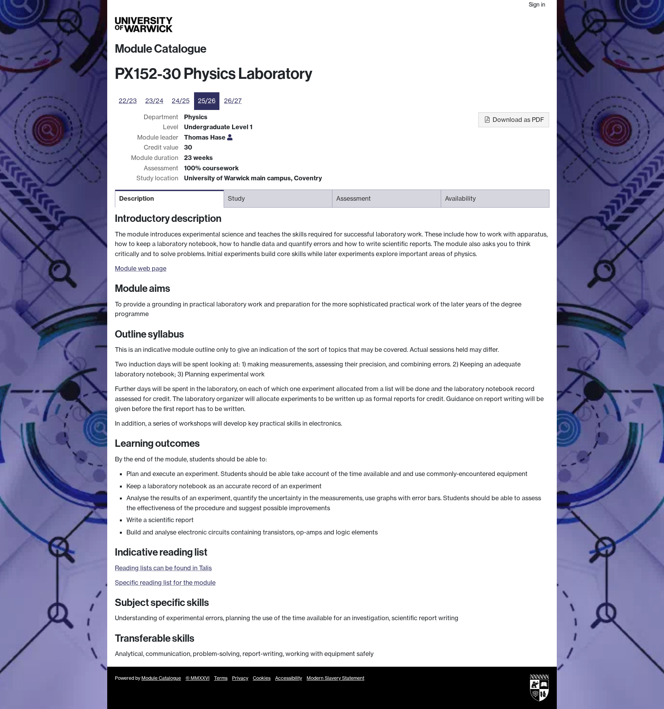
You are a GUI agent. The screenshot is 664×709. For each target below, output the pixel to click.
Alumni (478, 24)
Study (395, 24)
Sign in (537, 4)
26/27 (233, 101)
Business (451, 24)
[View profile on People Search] (229, 137)
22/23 (128, 101)
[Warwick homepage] (143, 24)
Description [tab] (136, 198)
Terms (220, 678)
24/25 (180, 101)
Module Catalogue (160, 49)
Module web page (140, 268)
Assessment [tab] (353, 198)
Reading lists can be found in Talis (163, 568)
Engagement (530, 24)
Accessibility (288, 678)
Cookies (262, 678)
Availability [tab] (460, 198)
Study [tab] (236, 198)
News (500, 24)
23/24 (154, 101)
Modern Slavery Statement (335, 678)
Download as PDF (517, 119)
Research (421, 24)
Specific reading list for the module (165, 582)
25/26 (207, 101)
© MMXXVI (197, 678)
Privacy (240, 678)
